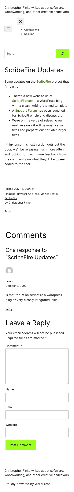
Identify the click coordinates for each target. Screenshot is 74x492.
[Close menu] (20, 22)
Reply (9, 309)
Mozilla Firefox (49, 193)
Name (10, 389)
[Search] (62, 53)
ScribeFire (43, 81)
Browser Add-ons (28, 193)
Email (9, 407)
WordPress (42, 484)
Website (11, 425)
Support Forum (26, 110)
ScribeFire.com (23, 101)
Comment (14, 346)
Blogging (10, 193)
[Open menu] (8, 29)
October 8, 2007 (16, 285)
